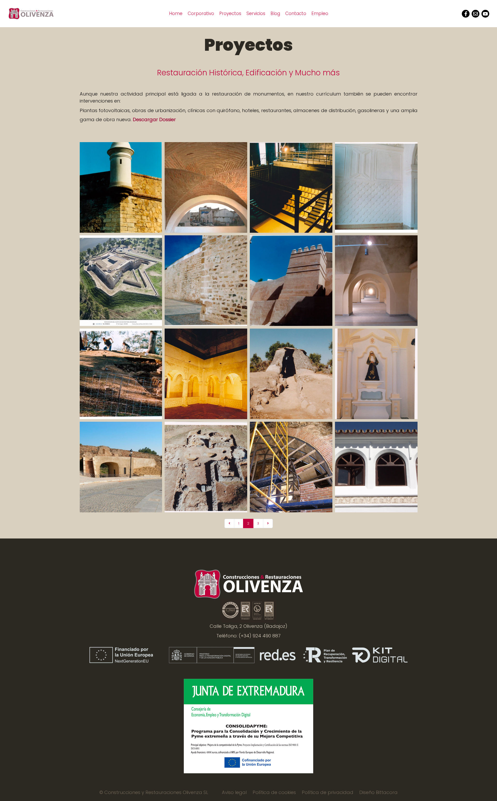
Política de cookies (274, 792)
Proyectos (230, 13)
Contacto (295, 13)
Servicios (255, 13)
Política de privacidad (327, 792)
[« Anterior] (229, 523)
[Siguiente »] (268, 523)
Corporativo (201, 13)
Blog (275, 13)
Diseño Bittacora (378, 792)
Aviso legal (234, 792)
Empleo (319, 13)
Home (175, 13)
